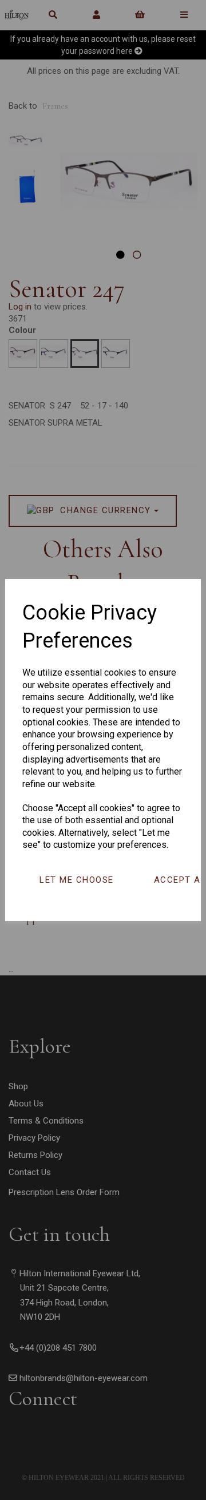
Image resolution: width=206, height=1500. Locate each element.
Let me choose (76, 880)
